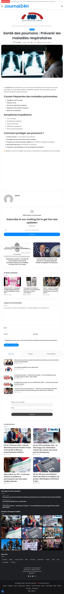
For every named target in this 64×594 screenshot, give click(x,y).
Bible (26, 559)
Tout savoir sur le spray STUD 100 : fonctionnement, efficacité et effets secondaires (31, 290)
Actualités (4, 559)
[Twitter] (31, 576)
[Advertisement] (32, 171)
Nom (5, 328)
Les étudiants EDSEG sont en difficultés (26, 367)
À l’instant (13, 562)
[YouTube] (33, 576)
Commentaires (51, 354)
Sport (58, 559)
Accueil (15, 26)
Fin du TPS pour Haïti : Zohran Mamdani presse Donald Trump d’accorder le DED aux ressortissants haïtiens (17, 448)
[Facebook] (29, 576)
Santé (19, 26)
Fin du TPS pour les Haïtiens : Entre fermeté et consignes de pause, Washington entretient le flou (46, 477)
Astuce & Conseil (19, 559)
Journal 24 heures (43, 583)
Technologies (5, 562)
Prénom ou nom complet (17, 402)
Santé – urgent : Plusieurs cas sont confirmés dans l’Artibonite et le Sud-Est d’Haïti (51, 290)
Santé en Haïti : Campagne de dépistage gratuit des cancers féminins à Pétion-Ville (12, 290)
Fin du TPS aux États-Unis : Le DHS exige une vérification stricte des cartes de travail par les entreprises (45, 448)
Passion (48, 559)
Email (12, 407)
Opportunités (41, 559)
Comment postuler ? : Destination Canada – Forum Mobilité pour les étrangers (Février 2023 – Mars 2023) (35, 376)
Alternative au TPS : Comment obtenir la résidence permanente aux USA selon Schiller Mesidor (17, 477)
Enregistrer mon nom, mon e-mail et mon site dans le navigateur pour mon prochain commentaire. (31, 340)
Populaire (11, 354)
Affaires (11, 559)
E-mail (6, 334)
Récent (30, 354)
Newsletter (35, 588)
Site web (35, 334)
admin (17, 42)
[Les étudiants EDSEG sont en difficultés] (8, 370)
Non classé (32, 559)
